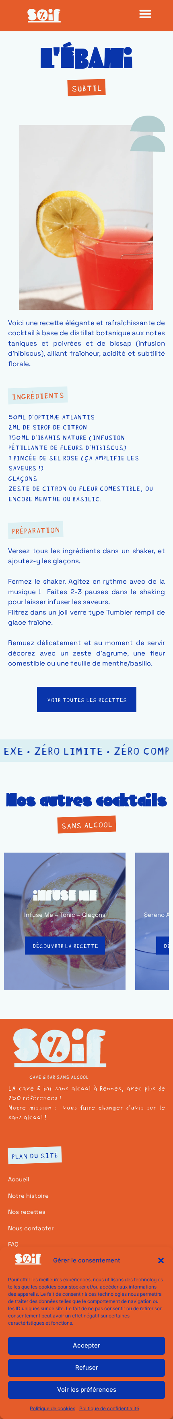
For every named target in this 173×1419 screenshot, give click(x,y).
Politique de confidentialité (109, 1408)
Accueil (18, 1179)
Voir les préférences (86, 1389)
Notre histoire (28, 1195)
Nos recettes (26, 1211)
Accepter (86, 1345)
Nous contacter (31, 1228)
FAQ (13, 1244)
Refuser (86, 1367)
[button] (161, 1260)
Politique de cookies (52, 1408)
